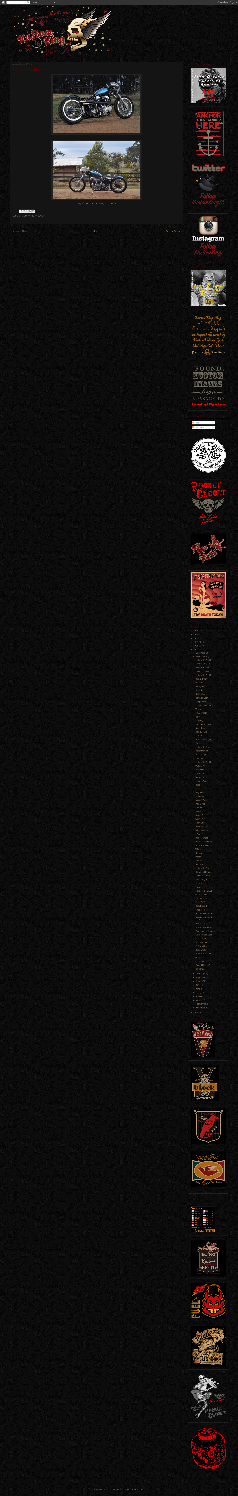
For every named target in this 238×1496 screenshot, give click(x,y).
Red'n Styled (201, 694)
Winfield (199, 857)
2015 (195, 631)
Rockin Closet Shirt (203, 842)
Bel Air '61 (199, 777)
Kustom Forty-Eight (203, 664)
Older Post (172, 231)
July (198, 985)
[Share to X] (26, 211)
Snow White (200, 950)
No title (198, 717)
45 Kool (198, 736)
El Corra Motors (202, 946)
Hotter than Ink (201, 751)
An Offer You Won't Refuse (203, 918)
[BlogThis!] (23, 211)
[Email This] (20, 211)
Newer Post (20, 231)
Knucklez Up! (201, 898)
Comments (199, 427)
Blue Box (199, 807)
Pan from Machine (203, 724)
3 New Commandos (204, 705)
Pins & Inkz (200, 804)
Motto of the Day (202, 747)
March (199, 1000)
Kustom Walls (201, 800)
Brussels (199, 864)
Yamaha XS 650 (202, 876)
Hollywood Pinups (203, 872)
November (200, 657)
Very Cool (199, 758)
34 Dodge (199, 720)
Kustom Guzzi (201, 774)
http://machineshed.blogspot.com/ (96, 203)
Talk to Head (200, 939)
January (199, 1008)
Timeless (199, 709)
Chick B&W (200, 902)
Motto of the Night (203, 660)
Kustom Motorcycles (33, 215)
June (198, 989)
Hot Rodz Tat (201, 942)
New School (200, 770)
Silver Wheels (201, 830)
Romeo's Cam (201, 698)
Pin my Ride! (201, 686)
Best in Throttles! (202, 679)
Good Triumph (201, 895)
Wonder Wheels (202, 838)
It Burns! (199, 834)
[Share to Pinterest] (33, 211)
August (199, 981)
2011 (195, 646)
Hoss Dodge (200, 755)
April (198, 996)
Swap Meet (200, 910)
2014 (195, 634)
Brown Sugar (201, 880)
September (201, 977)
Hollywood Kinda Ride (205, 913)
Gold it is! (199, 958)
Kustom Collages (202, 671)
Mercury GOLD (202, 923)
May (198, 992)
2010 (195, 650)
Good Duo (199, 961)
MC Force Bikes (202, 845)
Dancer (198, 853)
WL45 (198, 849)
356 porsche (200, 702)
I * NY (197, 789)
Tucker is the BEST (203, 891)
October (199, 974)
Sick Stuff (199, 861)
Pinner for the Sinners (205, 931)
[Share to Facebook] (30, 211)
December (200, 653)
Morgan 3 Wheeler (203, 927)
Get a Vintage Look (203, 935)
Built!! (197, 785)
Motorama (199, 796)
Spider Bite (200, 815)
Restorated (200, 683)
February (200, 1004)
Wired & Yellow (202, 668)
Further (198, 811)
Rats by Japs (201, 732)
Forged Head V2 (202, 965)
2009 (195, 1012)
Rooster (198, 883)
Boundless (200, 728)
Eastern (198, 887)
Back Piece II (201, 906)
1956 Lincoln (201, 713)
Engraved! (199, 792)
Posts (197, 423)
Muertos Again (201, 781)
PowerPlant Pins (202, 826)
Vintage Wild (201, 766)
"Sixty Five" (200, 819)
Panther (198, 743)
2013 (195, 638)
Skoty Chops (201, 823)
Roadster (199, 690)
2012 (195, 642)
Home (97, 231)
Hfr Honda (199, 969)
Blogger (138, 1489)
